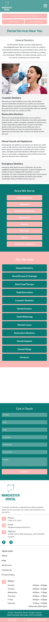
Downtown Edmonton (24, 211)
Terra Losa (24, 231)
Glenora (24, 224)
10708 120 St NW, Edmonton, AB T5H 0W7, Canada (24, 16)
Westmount (24, 217)
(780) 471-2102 (13, 21)
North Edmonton (24, 197)
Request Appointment (37, 620)
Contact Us (7, 570)
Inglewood (24, 204)
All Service (7, 565)
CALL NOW (12, 620)
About (4, 555)
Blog (4, 560)
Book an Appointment (36, 21)
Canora (24, 237)
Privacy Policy (8, 575)
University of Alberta (24, 244)
